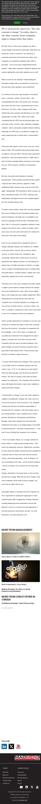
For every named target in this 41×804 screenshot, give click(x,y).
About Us (5, 775)
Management (24, 529)
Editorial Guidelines (9, 778)
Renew (20, 780)
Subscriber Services (23, 768)
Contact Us (6, 783)
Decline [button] (25, 23)
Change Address (23, 778)
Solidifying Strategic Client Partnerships (18, 603)
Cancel (20, 783)
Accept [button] (17, 23)
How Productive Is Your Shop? (14, 584)
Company (5, 768)
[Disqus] (21, 641)
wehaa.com (23, 800)
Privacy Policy (23, 12)
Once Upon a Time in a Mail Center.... (16, 557)
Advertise (5, 772)
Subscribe (21, 772)
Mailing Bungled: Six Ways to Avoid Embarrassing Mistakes (16, 590)
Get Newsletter (22, 775)
